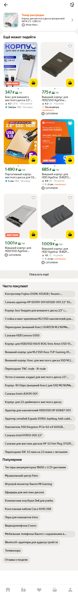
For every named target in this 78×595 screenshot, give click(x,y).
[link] (39, 294)
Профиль (70, 590)
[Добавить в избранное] (33, 46)
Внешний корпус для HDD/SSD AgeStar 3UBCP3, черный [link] (55, 98)
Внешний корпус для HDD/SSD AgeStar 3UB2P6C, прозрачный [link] (19, 249)
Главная (8, 590)
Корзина (54, 590)
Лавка (23, 590)
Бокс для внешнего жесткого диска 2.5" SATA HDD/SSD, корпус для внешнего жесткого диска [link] (20, 98)
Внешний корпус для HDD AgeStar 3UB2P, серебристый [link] (55, 250)
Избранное (39, 590)
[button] (5, 4)
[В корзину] (33, 82)
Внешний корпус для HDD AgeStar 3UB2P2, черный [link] (55, 176)
